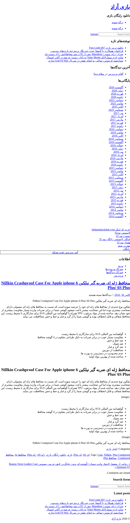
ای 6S (86, 454)
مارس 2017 (116, 119)
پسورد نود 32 (123, 236)
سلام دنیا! (98, 73)
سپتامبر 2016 (116, 138)
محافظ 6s (20, 454)
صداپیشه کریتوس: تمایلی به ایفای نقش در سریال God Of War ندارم (85, 60)
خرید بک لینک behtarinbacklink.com (111, 229)
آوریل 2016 (117, 155)
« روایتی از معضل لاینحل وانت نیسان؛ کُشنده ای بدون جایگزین (95, 464)
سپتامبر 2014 (116, 213)
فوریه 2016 (117, 161)
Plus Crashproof (121, 454)
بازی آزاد (120, 7)
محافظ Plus (110, 458)
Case (100, 454)
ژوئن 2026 (117, 90)
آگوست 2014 (116, 216)
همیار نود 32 (123, 242)
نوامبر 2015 (117, 171)
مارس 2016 (116, 158)
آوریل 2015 (117, 193)
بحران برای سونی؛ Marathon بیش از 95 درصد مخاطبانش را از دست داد (84, 54)
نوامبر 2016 (117, 132)
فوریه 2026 (117, 93)
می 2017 (118, 113)
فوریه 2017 (117, 122)
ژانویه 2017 (117, 126)
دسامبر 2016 (116, 129)
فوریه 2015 (117, 200)
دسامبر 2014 (116, 206)
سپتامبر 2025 (116, 109)
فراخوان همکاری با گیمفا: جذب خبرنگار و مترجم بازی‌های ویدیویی (86, 51)
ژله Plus (31, 454)
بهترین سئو (124, 245)
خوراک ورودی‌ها (114, 269)
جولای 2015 (116, 184)
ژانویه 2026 (117, 97)
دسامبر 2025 (116, 100)
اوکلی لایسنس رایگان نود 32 (114, 239)
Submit (94, 34)
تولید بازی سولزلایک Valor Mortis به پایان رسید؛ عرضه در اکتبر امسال (84, 57)
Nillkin (107, 454)
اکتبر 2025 (117, 106)
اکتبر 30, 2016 (122, 294)
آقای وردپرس (115, 73)
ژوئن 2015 (117, 187)
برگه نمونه (117, 22)
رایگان (126, 248)
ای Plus (78, 454)
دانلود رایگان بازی (56, 454)
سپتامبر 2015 (116, 177)
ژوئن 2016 (117, 148)
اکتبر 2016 (117, 135)
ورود (120, 265)
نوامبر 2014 (117, 209)
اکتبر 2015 (117, 174)
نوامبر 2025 (117, 103)
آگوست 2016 (116, 142)
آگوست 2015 (116, 180)
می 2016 (118, 151)
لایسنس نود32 (122, 232)
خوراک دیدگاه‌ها (114, 272)
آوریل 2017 (117, 116)
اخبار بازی (111, 448)
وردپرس (118, 275)
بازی (69, 454)
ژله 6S (41, 454)
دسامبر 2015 (116, 168)
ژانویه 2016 (117, 164)
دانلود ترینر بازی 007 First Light (106, 47)
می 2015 (118, 190)
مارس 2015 (116, 197)
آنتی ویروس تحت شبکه (65, 252)
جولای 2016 (116, 145)
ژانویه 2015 (117, 203)
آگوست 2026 (116, 87)
